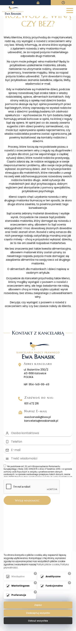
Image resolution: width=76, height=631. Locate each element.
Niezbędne (18, 576)
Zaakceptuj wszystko (38, 613)
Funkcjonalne (54, 585)
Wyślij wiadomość (27, 500)
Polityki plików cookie (48, 564)
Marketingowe (20, 585)
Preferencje (18, 595)
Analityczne (53, 576)
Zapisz (38, 605)
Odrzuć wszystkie (38, 620)
